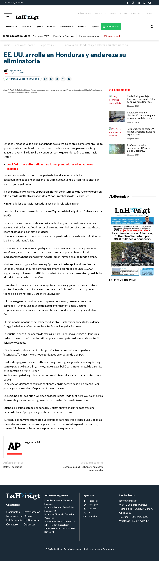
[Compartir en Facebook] (51, 78)
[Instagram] (133, 2)
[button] (152, 26)
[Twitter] (144, 2)
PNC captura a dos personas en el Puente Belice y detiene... (138, 148)
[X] (84, 513)
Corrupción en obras (89, 36)
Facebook (93, 501)
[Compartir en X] (57, 78)
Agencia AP (15, 70)
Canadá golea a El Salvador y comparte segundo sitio (83, 469)
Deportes (45, 45)
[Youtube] (149, 2)
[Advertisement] (53, 120)
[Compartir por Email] (63, 78)
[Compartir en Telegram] (69, 78)
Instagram (93, 504)
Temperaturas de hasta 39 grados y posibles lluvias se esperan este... (141, 131)
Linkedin (92, 508)
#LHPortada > (119, 196)
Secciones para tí (25, 45)
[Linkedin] (138, 2)
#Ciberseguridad (112, 36)
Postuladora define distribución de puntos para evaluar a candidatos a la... (141, 115)
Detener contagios (12, 467)
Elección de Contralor (63, 36)
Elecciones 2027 (41, 36)
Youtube (93, 516)
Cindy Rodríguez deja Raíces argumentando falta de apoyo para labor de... (141, 99)
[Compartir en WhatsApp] (45, 78)
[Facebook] (127, 2)
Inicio (7, 45)
